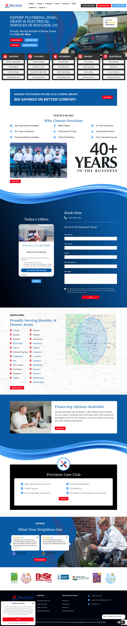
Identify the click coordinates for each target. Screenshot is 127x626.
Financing (65, 604)
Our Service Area (68, 611)
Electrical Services (43, 611)
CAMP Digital (100, 622)
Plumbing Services (43, 600)
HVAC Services (42, 607)
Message (68, 271)
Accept (18, 619)
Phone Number (70, 262)
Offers (74, 3)
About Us (42, 7)
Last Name (68, 244)
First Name (68, 234)
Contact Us (32, 7)
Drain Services (42, 604)
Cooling (39, 3)
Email (66, 253)
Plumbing (49, 3)
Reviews (65, 607)
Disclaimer (24, 274)
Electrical (66, 3)
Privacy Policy (23, 623)
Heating (31, 3)
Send (90, 297)
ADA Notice (83, 622)
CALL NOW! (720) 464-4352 (36, 270)
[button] (33, 603)
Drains (57, 3)
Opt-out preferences (13, 623)
